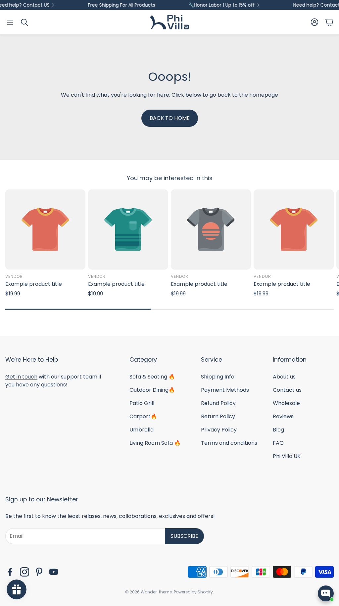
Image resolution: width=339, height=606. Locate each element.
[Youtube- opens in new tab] (53, 572)
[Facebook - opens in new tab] (10, 572)
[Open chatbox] (326, 593)
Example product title (33, 284)
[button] (10, 22)
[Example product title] (45, 229)
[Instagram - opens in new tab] (24, 572)
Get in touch (21, 376)
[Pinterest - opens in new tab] (39, 572)
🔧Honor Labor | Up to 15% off (151, 5)
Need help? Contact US (249, 5)
